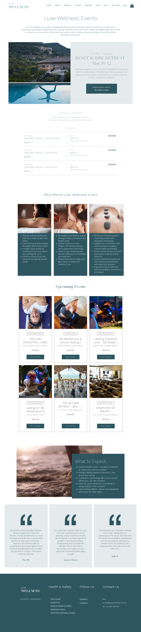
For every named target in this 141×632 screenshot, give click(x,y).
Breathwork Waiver (58, 609)
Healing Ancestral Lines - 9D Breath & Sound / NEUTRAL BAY (105, 340)
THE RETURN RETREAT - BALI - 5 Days (70, 404)
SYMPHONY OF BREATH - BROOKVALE (106, 409)
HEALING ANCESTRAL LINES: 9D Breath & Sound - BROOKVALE (35, 340)
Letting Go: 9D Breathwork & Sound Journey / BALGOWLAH (35, 409)
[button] (132, 5)
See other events (102, 90)
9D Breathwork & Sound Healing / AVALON (71, 340)
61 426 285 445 (113, 606)
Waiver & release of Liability (61, 606)
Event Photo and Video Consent (63, 613)
